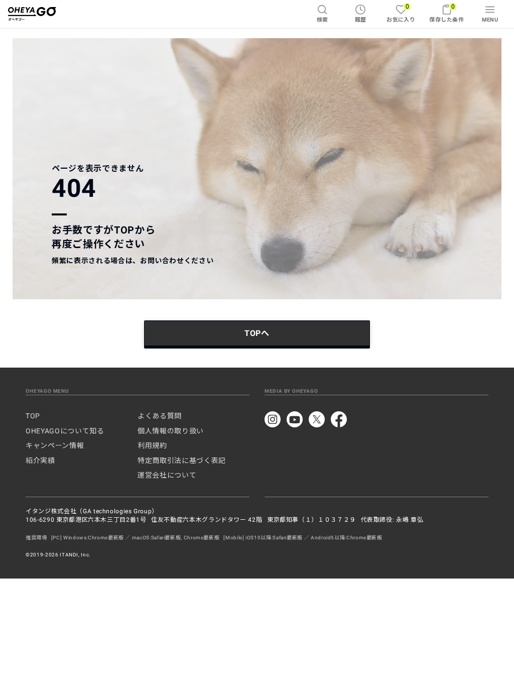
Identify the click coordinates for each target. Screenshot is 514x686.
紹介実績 (40, 460)
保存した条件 (446, 13)
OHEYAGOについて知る (65, 431)
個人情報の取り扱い (171, 431)
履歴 (360, 20)
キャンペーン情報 (55, 445)
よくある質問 (160, 416)
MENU (490, 20)
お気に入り (401, 13)
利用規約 (152, 445)
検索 (322, 20)
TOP (33, 416)
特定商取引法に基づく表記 (182, 460)
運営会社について (167, 475)
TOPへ (257, 333)
